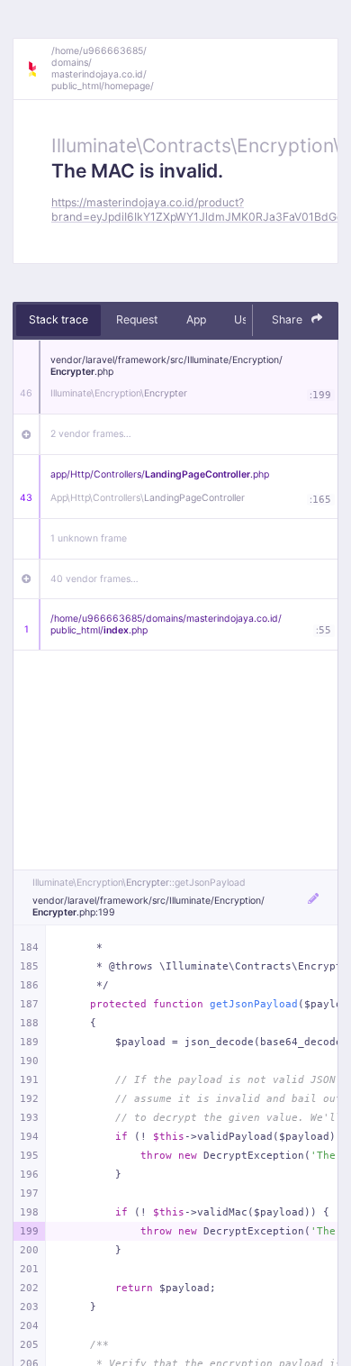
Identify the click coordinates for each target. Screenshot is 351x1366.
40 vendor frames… (94, 579)
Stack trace (58, 319)
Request (137, 319)
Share (288, 319)
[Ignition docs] (38, 69)
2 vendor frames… (90, 434)
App (196, 319)
